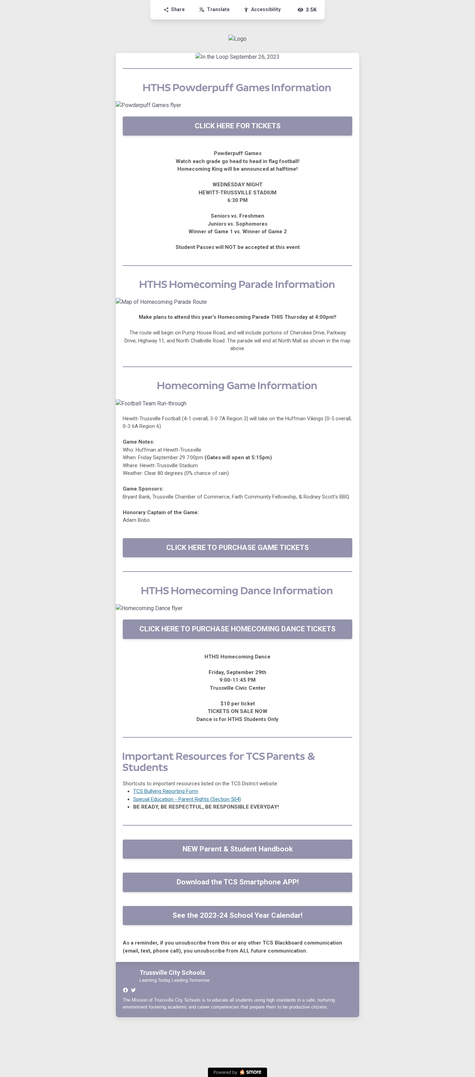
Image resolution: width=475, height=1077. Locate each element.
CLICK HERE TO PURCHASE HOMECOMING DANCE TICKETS (237, 629)
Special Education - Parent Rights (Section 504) (187, 799)
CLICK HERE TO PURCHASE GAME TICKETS (237, 547)
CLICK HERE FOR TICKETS (238, 126)
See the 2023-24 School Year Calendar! (237, 915)
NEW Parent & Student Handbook (238, 849)
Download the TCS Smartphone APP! (238, 882)
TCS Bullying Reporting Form (165, 791)
